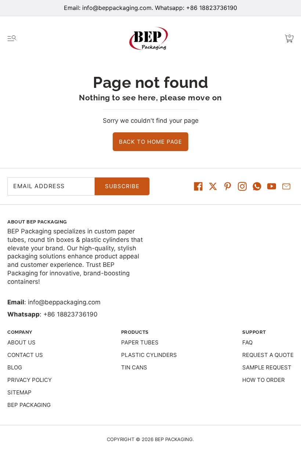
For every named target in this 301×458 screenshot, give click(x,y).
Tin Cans (134, 367)
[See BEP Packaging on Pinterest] (227, 186)
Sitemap (19, 392)
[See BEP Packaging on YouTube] (271, 186)
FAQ (247, 342)
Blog (14, 367)
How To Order (263, 379)
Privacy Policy (29, 379)
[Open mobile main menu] (11, 38)
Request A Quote (268, 354)
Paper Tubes (140, 342)
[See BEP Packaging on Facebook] (198, 186)
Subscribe (122, 186)
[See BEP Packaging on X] (212, 186)
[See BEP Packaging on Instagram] (242, 186)
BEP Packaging (29, 404)
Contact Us (25, 354)
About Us (21, 342)
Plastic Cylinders (149, 354)
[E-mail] (286, 186)
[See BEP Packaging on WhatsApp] (257, 186)
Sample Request (266, 367)
